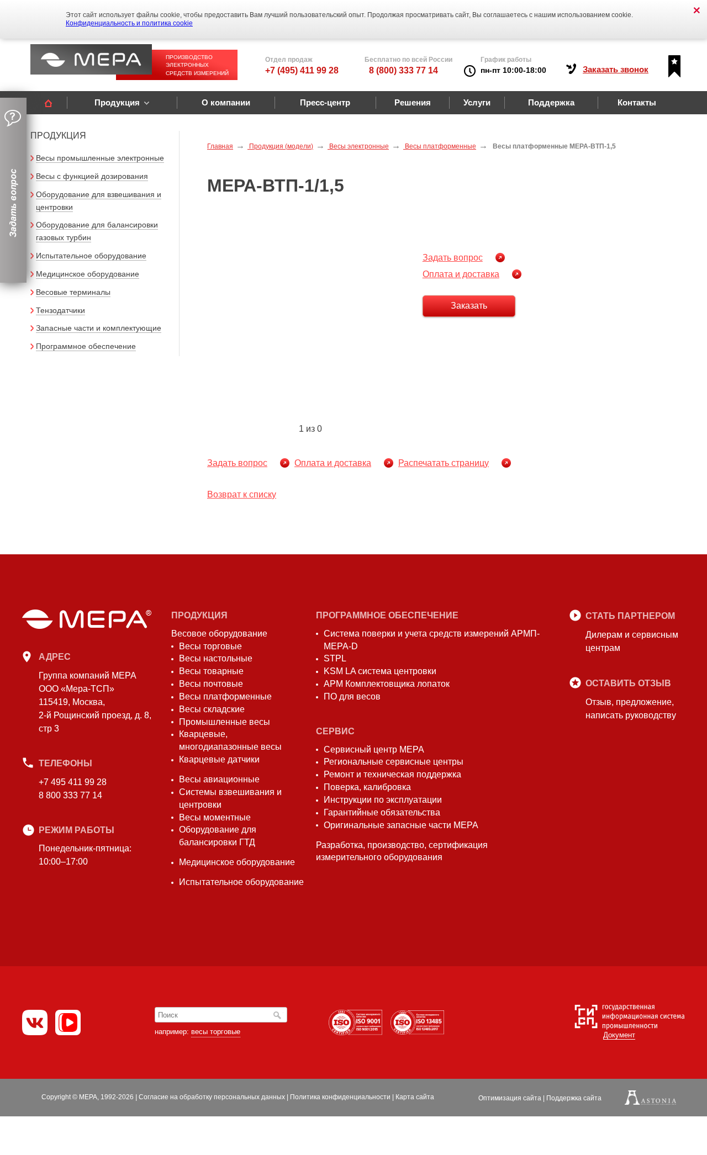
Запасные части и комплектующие (98, 328)
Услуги (476, 102)
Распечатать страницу (443, 463)
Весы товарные (211, 671)
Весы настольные (215, 658)
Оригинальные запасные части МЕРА (401, 825)
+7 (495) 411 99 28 (302, 70)
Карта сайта (414, 1097)
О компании (226, 102)
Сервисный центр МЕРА (374, 749)
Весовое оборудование (219, 633)
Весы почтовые (211, 683)
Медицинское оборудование (87, 273)
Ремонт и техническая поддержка (392, 774)
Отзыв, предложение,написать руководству (630, 708)
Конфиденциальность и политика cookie (129, 23)
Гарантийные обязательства (382, 812)
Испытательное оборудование (91, 255)
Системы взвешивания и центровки (230, 798)
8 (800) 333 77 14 (403, 70)
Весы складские (212, 709)
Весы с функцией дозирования (92, 176)
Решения (412, 102)
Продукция (117, 102)
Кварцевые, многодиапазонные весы (230, 740)
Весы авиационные (219, 779)
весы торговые (215, 1031)
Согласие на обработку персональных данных (212, 1097)
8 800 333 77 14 (70, 795)
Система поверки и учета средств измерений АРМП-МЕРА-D (432, 640)
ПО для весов (352, 696)
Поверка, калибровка (367, 787)
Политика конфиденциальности (340, 1097)
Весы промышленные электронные (100, 157)
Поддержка (551, 102)
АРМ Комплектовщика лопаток (387, 683)
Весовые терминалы (73, 292)
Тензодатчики (60, 310)
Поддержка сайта (574, 1098)
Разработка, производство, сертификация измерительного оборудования (402, 851)
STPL (335, 658)
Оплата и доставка (461, 274)
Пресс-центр (325, 102)
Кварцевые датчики (219, 759)
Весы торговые (210, 646)
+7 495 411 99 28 (73, 782)
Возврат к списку (241, 494)
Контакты (637, 102)
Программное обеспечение (86, 346)
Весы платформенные (225, 696)
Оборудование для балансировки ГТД (217, 836)
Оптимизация (509, 1098)
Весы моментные (215, 817)
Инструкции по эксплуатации (383, 799)
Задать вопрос (453, 257)
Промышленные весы (224, 722)
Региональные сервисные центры (393, 761)
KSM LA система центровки (380, 671)
